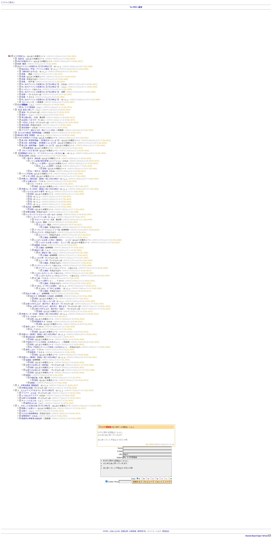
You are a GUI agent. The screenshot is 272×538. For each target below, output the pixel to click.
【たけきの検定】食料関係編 (29, 133)
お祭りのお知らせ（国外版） (38, 365)
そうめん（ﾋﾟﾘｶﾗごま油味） (46, 286)
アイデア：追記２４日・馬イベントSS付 (38, 130)
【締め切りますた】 (30, 71)
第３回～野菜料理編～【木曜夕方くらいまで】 (41, 140)
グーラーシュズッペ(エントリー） (53, 268)
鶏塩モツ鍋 (38, 250)
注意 (32, 319)
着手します (30, 327)
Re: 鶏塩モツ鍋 (45, 253)
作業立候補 (30, 212)
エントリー (43, 235)
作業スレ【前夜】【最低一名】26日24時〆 (39, 334)
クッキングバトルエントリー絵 (47, 230)
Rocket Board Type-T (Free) (257, 536)
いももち (38, 222)
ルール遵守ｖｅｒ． (47, 281)
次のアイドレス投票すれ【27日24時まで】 (35, 66)
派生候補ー (26, 128)
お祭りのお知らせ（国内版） (38, 370)
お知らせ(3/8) (115, 531)
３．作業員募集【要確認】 (28, 385)
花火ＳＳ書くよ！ (33, 293)
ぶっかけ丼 (38, 258)
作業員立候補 (27, 388)
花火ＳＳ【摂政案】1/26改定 (42, 296)
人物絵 (45, 227)
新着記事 (124, 531)
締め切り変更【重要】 (26, 135)
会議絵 (28, 360)
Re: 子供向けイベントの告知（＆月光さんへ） (49, 347)
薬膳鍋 (37, 245)
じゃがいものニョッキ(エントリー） (54, 276)
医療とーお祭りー (29, 408)
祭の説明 (25, 156)
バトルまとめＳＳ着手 (35, 191)
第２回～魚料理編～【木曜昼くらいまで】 (39, 143)
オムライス (38, 232)
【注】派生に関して (25, 110)
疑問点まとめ (31, 403)
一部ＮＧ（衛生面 (33, 158)
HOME (105, 531)
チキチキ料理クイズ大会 (27, 138)
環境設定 (165, 531)
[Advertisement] (86, 32)
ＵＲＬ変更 (30, 176)
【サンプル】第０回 (30, 150)
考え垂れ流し (27, 117)
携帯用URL (142, 531)
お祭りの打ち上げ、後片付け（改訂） (50, 309)
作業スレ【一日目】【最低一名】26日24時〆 (40, 314)
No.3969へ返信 (136, 7)
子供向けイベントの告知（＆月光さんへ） (43, 342)
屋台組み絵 (30, 337)
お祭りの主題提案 (29, 398)
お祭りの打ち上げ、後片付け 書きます (42, 304)
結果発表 (29, 148)
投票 (19, 64)
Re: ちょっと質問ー (47, 166)
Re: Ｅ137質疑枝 (28, 107)
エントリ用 (43, 260)
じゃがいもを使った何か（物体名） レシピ (52, 240)
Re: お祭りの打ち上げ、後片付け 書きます (48, 306)
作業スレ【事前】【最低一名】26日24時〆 (39, 357)
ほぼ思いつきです (29, 120)
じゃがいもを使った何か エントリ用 (54, 242)
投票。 (24, 74)
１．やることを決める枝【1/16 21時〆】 (34, 406)
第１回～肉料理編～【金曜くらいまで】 (38, 145)
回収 (44, 168)
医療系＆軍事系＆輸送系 (32, 418)
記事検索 (132, 531)
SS (31, 329)
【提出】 (21, 59)
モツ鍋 (37, 278)
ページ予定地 (27, 174)
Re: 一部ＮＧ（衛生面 (39, 171)
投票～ (24, 94)
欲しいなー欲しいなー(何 (44, 301)
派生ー (24, 115)
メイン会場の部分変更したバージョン (45, 161)
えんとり (42, 225)
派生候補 (25, 125)
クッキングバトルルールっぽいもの (40, 214)
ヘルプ (158, 531)
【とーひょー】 (28, 102)
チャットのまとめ (29, 401)
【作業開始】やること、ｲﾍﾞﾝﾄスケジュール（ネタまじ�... (41, 153)
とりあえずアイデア (30, 395)
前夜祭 (33, 352)
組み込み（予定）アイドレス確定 (35, 69)
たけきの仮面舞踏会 (30, 413)
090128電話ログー (24, 61)
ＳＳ (32, 184)
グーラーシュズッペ (42, 265)
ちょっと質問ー (40, 163)
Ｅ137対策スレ (20, 56)
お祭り (24, 411)
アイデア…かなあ (29, 393)
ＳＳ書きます (31, 181)
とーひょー (26, 89)
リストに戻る (7, 2)
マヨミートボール (41, 219)
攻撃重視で (26, 416)
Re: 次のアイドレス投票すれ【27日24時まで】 (41, 84)
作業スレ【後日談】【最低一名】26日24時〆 (40, 179)
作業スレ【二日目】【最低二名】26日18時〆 (40, 189)
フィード (150, 531)
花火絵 (28, 207)
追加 (23, 112)
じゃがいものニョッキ (43, 273)
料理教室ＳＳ (39, 322)
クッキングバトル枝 (38, 217)
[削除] (28, 375)
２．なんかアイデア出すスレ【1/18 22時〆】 (36, 390)
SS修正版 (34, 378)
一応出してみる (28, 122)
